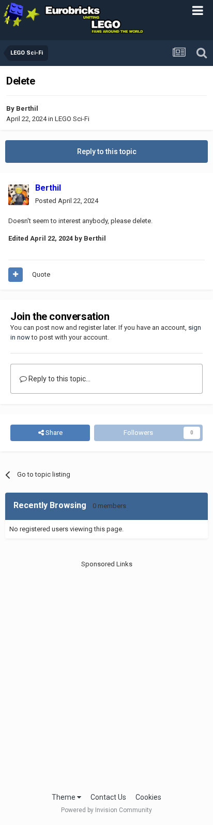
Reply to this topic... (58, 379)
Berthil (27, 108)
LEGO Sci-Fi (72, 119)
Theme (64, 797)
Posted (66, 201)
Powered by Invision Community (106, 810)
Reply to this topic (106, 151)
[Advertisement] (106, 675)
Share (53, 432)
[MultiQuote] (15, 274)
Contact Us (108, 797)
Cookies (148, 797)
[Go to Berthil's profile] (18, 194)
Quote (41, 274)
